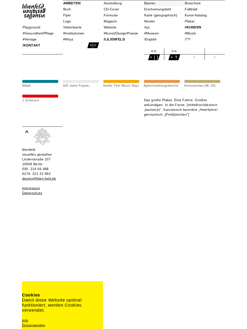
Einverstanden (33, 325)
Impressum (31, 188)
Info (25, 320)
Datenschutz (32, 193)
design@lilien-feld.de (39, 178)
